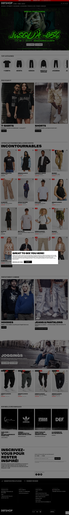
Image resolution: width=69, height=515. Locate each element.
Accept (28, 262)
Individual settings (17, 262)
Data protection (15, 259)
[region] (35, 257)
